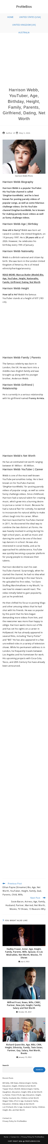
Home (6, 1137)
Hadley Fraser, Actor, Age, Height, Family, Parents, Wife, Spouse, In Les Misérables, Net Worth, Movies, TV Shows (24, 953)
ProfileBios (24, 6)
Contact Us (7, 1118)
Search (6, 1065)
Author (9, 133)
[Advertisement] (24, 58)
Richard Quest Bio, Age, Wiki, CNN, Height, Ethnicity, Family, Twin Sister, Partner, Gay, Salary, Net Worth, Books (24, 1049)
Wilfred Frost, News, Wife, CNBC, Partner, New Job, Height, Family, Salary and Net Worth (24, 1005)
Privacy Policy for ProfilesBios (15, 1121)
